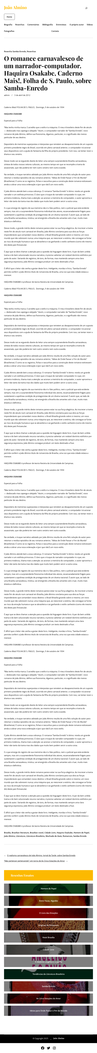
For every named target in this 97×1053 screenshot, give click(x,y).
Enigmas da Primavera (48, 925)
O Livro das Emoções (48, 913)
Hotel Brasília (48, 937)
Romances (67, 836)
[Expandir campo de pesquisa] (85, 8)
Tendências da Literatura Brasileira (49, 974)
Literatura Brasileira (35, 836)
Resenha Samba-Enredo (15, 51)
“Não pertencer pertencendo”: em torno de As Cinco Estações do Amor (34, 861)
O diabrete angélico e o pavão (48, 962)
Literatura (20, 836)
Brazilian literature (20, 832)
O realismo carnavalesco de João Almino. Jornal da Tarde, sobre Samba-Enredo (41, 855)
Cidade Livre (50, 832)
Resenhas (31, 51)
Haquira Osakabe (65, 832)
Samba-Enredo (80, 836)
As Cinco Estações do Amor (48, 998)
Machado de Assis (54, 836)
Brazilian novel (36, 832)
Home (9, 17)
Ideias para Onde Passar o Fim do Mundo (48, 1010)
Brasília (7, 832)
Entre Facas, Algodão (48, 900)
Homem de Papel (81, 832)
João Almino (15, 7)
